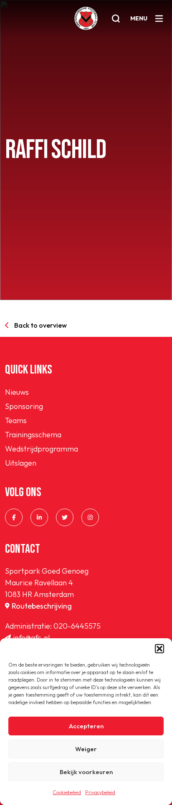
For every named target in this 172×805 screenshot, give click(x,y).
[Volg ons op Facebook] (14, 517)
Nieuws (17, 392)
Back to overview (40, 325)
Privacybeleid (100, 792)
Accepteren (86, 726)
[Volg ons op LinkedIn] (39, 517)
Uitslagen (20, 463)
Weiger (86, 749)
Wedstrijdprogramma (41, 449)
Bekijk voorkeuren (86, 772)
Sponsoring (24, 406)
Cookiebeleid (67, 792)
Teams (16, 420)
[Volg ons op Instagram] (90, 517)
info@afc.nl (31, 637)
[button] (159, 649)
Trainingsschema (33, 434)
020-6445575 (77, 626)
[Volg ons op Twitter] (64, 517)
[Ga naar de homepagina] (86, 18)
